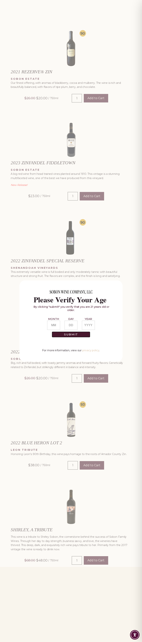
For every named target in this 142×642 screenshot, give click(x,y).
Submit (71, 334)
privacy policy (90, 350)
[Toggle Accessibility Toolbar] (134, 634)
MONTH (53, 319)
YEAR (88, 319)
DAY (71, 319)
